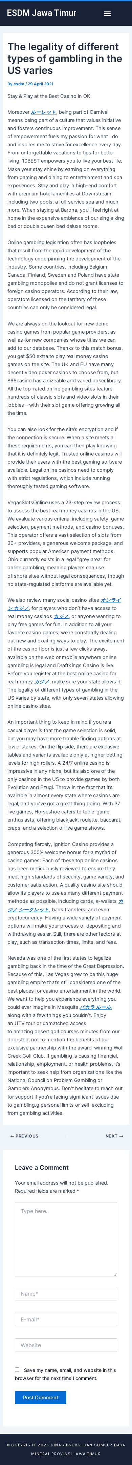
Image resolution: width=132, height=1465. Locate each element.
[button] (107, 13)
